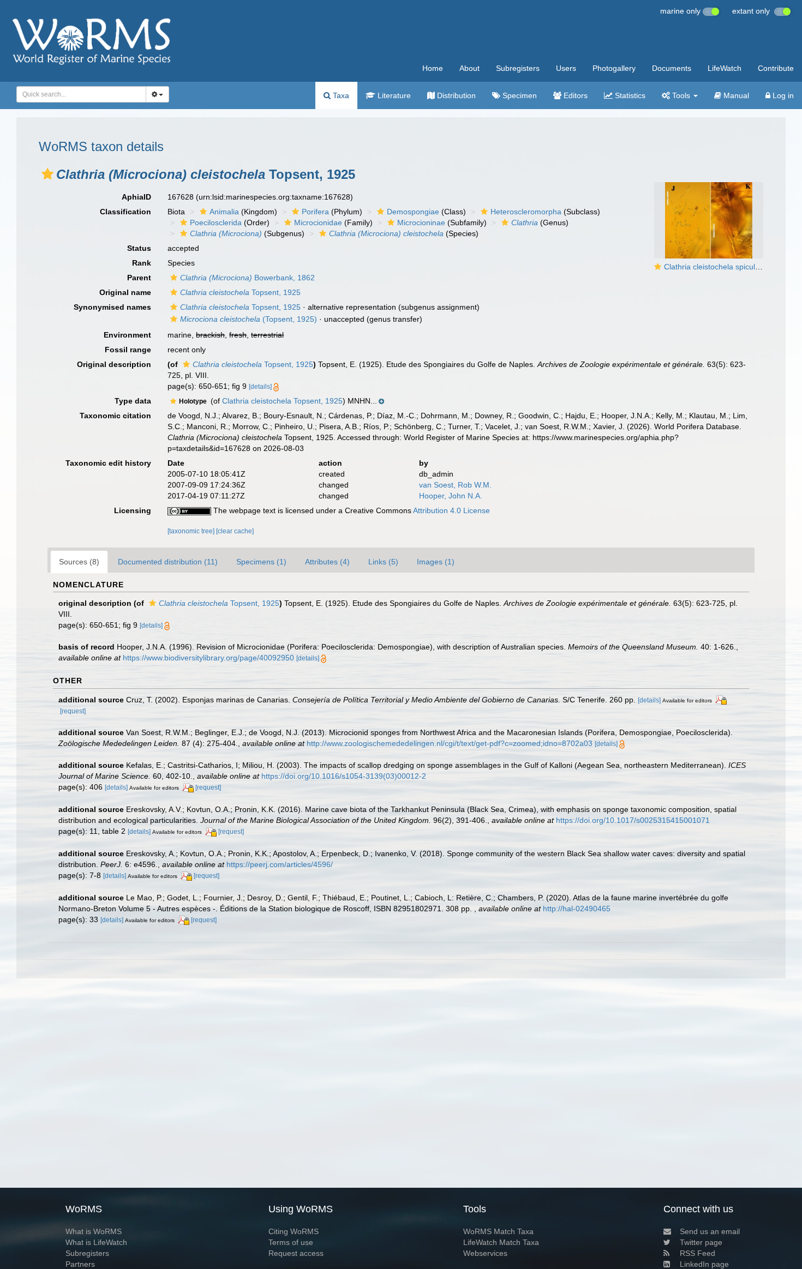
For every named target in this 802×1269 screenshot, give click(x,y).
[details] (260, 386)
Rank (141, 262)
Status (139, 248)
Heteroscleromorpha (525, 211)
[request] (73, 711)
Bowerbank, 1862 (247, 277)
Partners (80, 1264)
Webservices (485, 1253)
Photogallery (614, 68)
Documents (671, 68)
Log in (782, 95)
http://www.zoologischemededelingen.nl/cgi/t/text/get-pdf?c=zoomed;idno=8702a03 (449, 743)
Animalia (224, 211)
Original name (125, 292)
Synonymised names (112, 307)
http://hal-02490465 (577, 908)
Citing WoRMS (293, 1231)
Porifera (315, 211)
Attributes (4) (327, 561)
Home (432, 68)
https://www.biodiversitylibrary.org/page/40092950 (208, 657)
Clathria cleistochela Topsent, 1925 (282, 400)
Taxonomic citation (115, 415)
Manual (735, 95)
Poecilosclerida (216, 222)
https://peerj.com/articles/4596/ (279, 864)
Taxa (340, 95)
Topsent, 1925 (240, 292)
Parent (139, 277)
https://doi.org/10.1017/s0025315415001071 (633, 820)
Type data (133, 400)
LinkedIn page (704, 1264)
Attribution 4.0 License (451, 510)
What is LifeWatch (96, 1242)
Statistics (629, 95)
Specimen (518, 95)
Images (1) (435, 561)
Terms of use (290, 1242)
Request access (296, 1253)
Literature (393, 95)
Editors (574, 95)
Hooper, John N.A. (450, 495)
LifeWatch (724, 68)
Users (566, 68)
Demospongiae (413, 211)
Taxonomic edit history (108, 463)
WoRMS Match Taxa (498, 1231)
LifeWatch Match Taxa (501, 1242)
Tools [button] (681, 95)
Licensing (132, 510)
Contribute (776, 68)
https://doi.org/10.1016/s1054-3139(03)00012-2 (343, 776)
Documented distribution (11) (168, 561)
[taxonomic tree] (191, 531)
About (469, 68)
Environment (127, 334)
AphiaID (136, 197)
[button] (47, 174)
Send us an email (710, 1231)
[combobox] (81, 94)
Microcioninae (421, 222)
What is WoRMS (93, 1231)
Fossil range (128, 349)
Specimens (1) (261, 561)
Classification (125, 211)
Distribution (455, 95)
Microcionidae (318, 222)
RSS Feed (697, 1253)
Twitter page (701, 1242)
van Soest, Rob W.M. (455, 484)
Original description (114, 364)
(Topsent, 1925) (248, 319)
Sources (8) (79, 561)
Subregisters (518, 68)
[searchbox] (78, 94)
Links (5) (383, 561)
